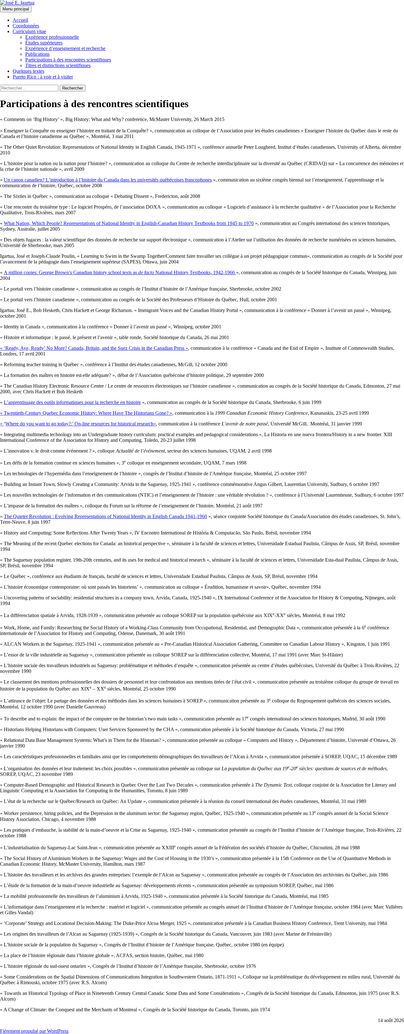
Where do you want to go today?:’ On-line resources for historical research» (80, 423)
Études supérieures (43, 42)
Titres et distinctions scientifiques (58, 65)
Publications (37, 54)
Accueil (20, 20)
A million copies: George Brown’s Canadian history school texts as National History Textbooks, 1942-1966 (120, 272)
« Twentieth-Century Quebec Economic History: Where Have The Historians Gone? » (86, 413)
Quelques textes (28, 71)
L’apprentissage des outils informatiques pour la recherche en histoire (72, 402)
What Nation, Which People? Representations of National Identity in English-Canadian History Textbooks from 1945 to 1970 (129, 223)
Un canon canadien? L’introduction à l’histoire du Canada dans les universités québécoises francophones (108, 179)
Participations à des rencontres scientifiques (68, 59)
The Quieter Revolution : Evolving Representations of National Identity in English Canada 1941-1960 (105, 516)
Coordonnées (26, 25)
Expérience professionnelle (52, 37)
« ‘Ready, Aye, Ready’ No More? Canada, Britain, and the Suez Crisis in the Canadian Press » (94, 348)
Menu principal (16, 9)
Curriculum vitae (29, 31)
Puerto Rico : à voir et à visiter (43, 76)
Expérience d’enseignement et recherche (65, 48)
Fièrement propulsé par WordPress (34, 1031)
